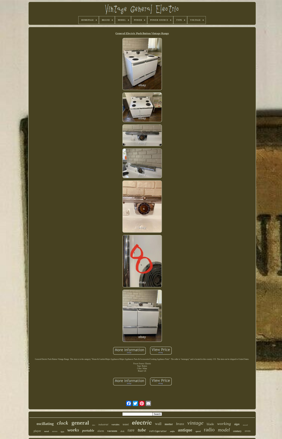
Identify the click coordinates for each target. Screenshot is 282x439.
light (62, 432)
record (245, 425)
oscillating (45, 424)
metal (46, 431)
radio (209, 429)
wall (158, 424)
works (73, 429)
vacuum (112, 430)
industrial (103, 424)
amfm (172, 431)
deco (93, 425)
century (237, 431)
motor (169, 424)
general (80, 423)
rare (131, 430)
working (224, 423)
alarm (100, 430)
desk (122, 431)
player (37, 430)
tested (126, 424)
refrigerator (158, 431)
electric (142, 422)
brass (180, 424)
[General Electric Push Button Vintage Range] (142, 64)
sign (237, 424)
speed (198, 431)
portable (88, 430)
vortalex (115, 424)
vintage (195, 423)
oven (248, 430)
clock (62, 423)
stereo (54, 431)
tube (142, 429)
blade (210, 424)
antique (185, 430)
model (224, 429)
